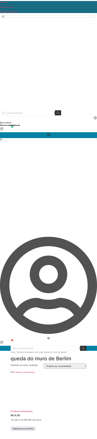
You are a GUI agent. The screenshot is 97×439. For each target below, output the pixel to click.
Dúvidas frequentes (9, 12)
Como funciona (7, 7)
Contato (3, 2)
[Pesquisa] (58, 112)
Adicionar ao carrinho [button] (23, 428)
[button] (48, 134)
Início (13, 352)
